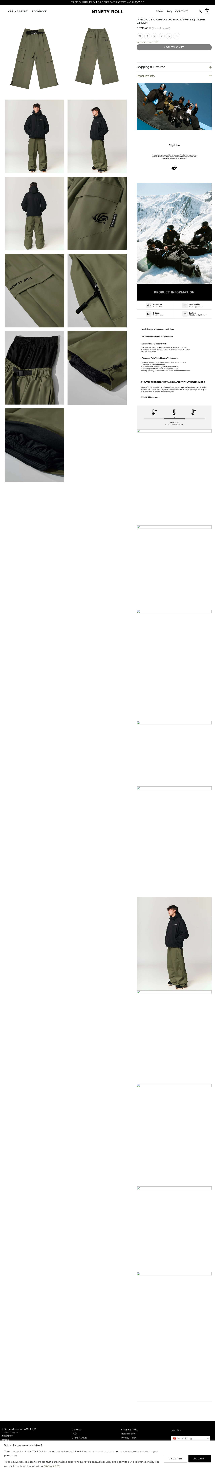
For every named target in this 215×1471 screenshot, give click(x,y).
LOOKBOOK (39, 11)
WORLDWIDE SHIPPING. (87, 2)
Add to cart (174, 47)
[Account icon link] (200, 11)
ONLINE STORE (18, 11)
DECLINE (175, 1459)
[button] (192, 11)
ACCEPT (199, 1459)
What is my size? (147, 42)
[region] (107, 1456)
